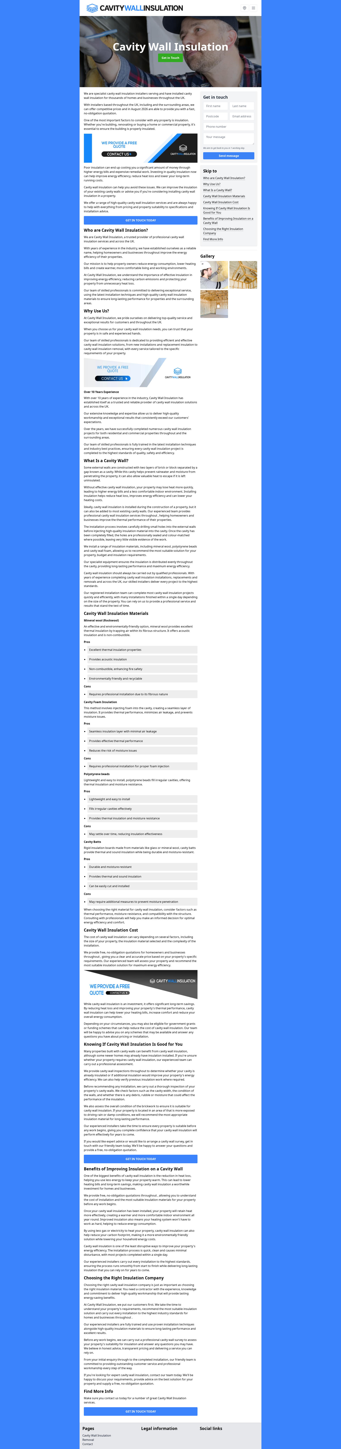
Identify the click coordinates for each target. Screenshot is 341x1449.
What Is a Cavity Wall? (217, 190)
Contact (87, 1444)
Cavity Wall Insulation (96, 1435)
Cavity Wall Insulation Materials (224, 196)
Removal (88, 1440)
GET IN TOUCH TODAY (141, 220)
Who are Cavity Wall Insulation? (224, 178)
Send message (229, 156)
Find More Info (213, 239)
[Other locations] (244, 8)
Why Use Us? (211, 184)
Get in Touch (170, 58)
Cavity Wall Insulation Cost (221, 202)
